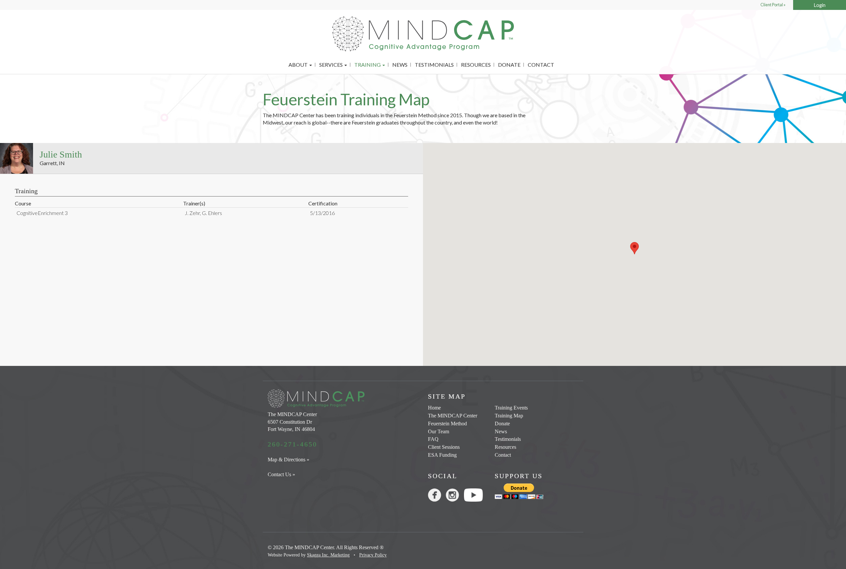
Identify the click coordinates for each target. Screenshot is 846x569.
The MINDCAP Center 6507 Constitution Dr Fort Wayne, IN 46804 (292, 421)
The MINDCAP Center (452, 415)
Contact (541, 65)
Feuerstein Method (447, 423)
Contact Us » (281, 474)
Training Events (511, 407)
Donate (509, 65)
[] (455, 496)
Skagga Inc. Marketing (328, 554)
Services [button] (331, 65)
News (399, 65)
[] (437, 496)
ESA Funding (442, 455)
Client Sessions (444, 447)
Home (434, 407)
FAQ (433, 439)
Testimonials (434, 65)
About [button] (298, 65)
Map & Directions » (288, 459)
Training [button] (368, 65)
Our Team (438, 431)
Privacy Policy (373, 554)
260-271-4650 (292, 444)
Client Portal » (773, 4)
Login (820, 5)
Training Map (509, 415)
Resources (476, 65)
